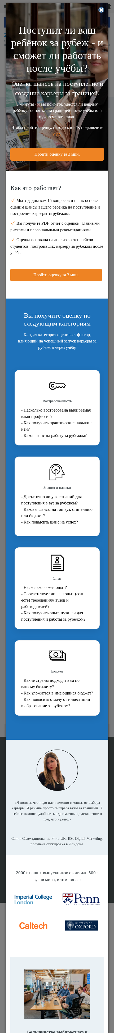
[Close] (101, 10)
